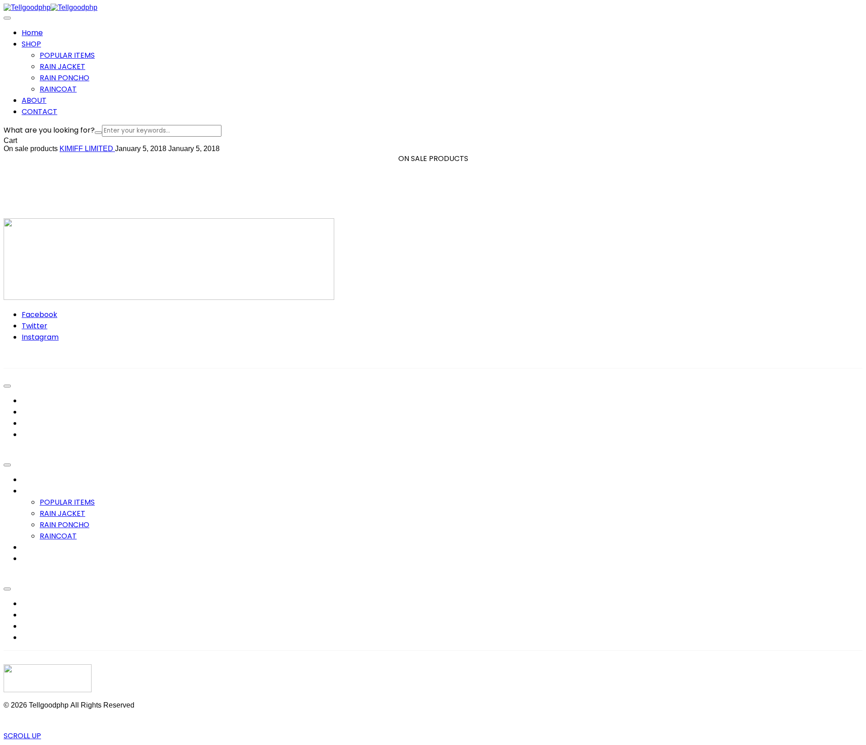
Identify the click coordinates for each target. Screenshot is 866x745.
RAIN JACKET (62, 66)
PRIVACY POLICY (50, 603)
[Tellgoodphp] (27, 7)
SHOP (31, 491)
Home (32, 479)
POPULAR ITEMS (67, 55)
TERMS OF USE (47, 615)
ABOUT (34, 547)
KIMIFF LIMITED (87, 148)
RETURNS (37, 626)
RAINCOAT (58, 89)
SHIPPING (38, 637)
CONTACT (39, 558)
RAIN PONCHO (64, 78)
